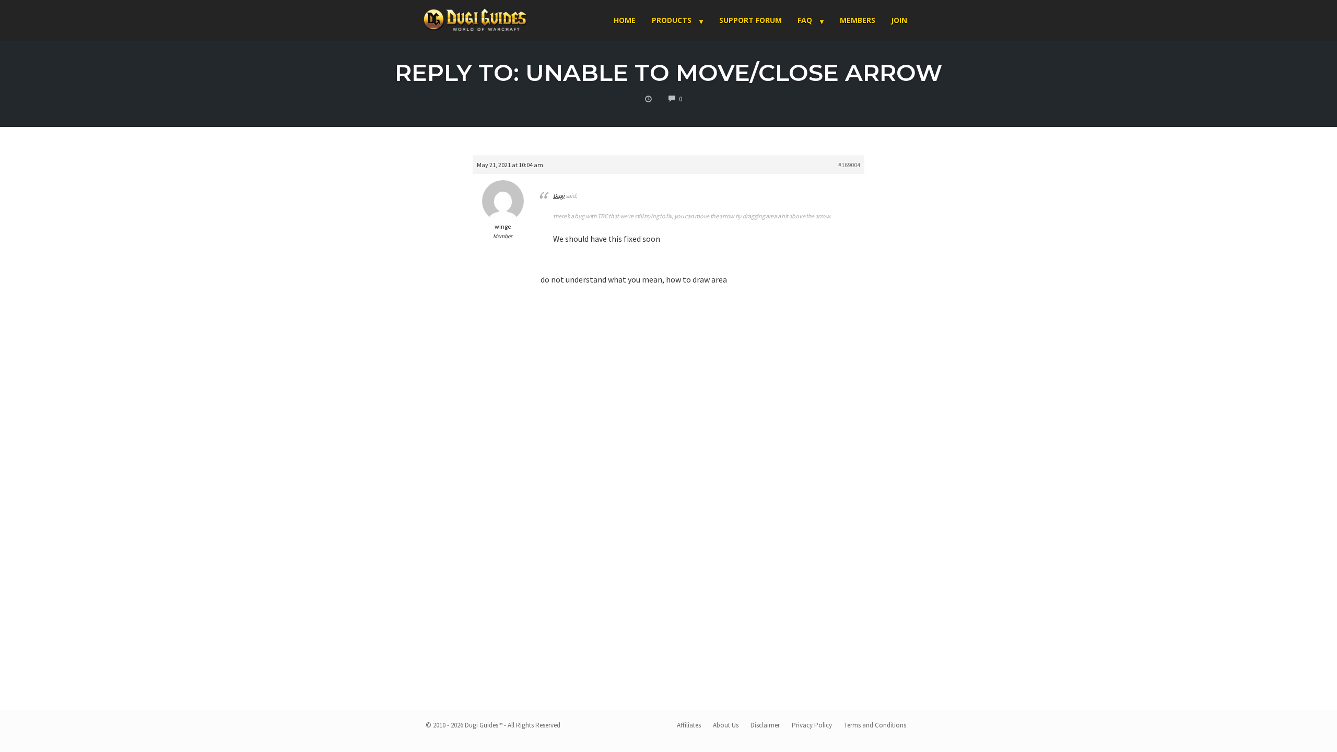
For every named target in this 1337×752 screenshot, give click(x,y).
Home (625, 20)
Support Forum (750, 20)
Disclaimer (765, 725)
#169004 (849, 165)
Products (671, 20)
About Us (725, 725)
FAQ (804, 20)
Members (857, 20)
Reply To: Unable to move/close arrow (668, 72)
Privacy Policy (812, 725)
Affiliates (689, 725)
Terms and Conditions (875, 725)
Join (899, 20)
